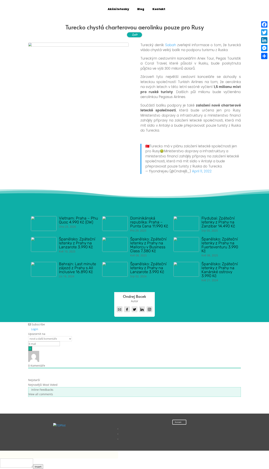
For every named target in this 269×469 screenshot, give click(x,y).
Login (34, 329)
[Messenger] (264, 48)
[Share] (264, 56)
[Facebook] (264, 24)
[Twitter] (264, 32)
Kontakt (178, 422)
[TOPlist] (59, 425)
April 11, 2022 (202, 171)
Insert (38, 466)
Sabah (170, 45)
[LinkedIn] (264, 40)
